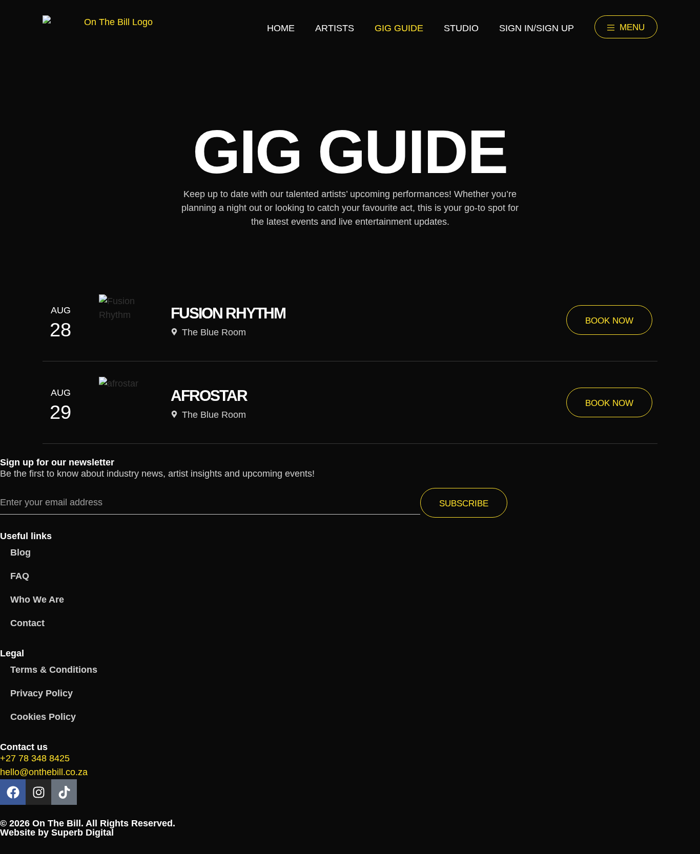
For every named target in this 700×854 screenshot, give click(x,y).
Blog (20, 552)
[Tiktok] (64, 792)
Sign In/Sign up (536, 28)
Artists (334, 28)
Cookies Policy (43, 717)
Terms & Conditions (53, 670)
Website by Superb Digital (57, 832)
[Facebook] (13, 792)
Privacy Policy (41, 693)
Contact (27, 623)
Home (281, 28)
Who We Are (37, 599)
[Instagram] (38, 792)
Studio (461, 28)
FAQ (19, 576)
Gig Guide (399, 28)
